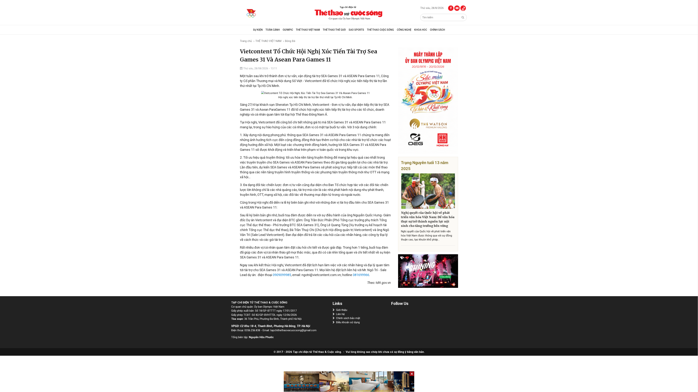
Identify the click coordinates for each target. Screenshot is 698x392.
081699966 (361, 275)
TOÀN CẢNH (273, 29)
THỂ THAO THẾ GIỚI (334, 29)
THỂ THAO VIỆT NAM (308, 29)
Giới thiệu (341, 310)
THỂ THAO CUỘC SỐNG (380, 29)
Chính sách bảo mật (348, 318)
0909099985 (282, 275)
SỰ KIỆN (258, 29)
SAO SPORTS (356, 29)
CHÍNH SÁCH (437, 29)
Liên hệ (340, 314)
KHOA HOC (420, 29)
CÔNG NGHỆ (404, 29)
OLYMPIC (288, 29)
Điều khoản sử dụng (348, 322)
